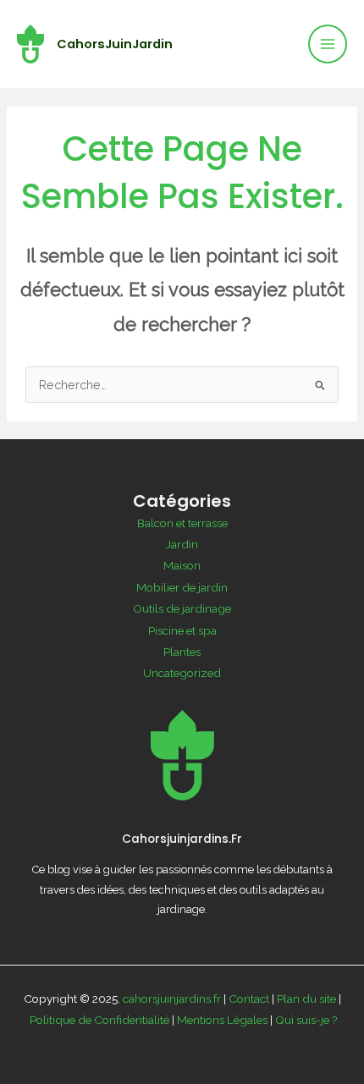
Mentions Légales (222, 1019)
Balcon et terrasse (182, 523)
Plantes (182, 651)
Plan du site (306, 998)
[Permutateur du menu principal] (327, 44)
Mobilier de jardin (182, 587)
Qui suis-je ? (306, 1019)
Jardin (182, 544)
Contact (249, 998)
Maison (182, 565)
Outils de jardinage (182, 608)
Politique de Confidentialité (99, 1019)
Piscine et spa (182, 630)
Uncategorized (182, 673)
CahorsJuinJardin (115, 44)
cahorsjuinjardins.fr (172, 998)
